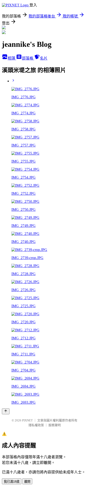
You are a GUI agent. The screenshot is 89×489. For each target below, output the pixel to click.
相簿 (12, 58)
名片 (43, 58)
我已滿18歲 (11, 481)
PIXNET (27, 420)
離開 (27, 481)
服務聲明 (54, 425)
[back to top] (5, 411)
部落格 (28, 58)
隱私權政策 (36, 425)
